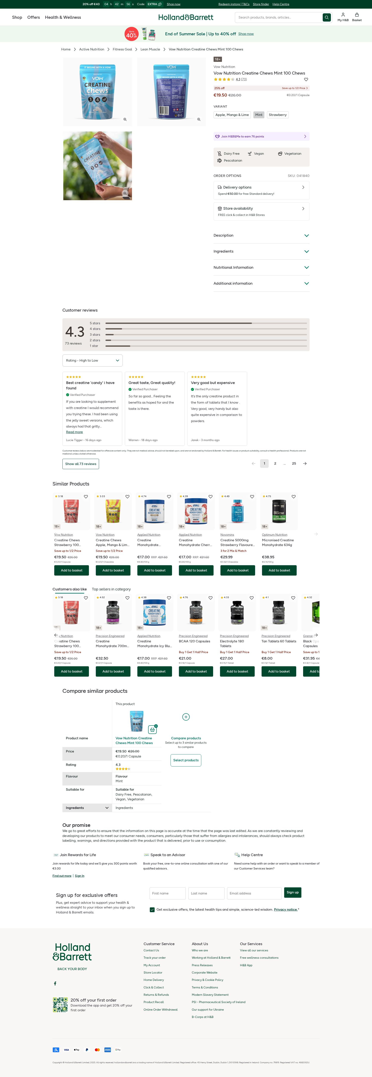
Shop (17, 17)
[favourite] (86, 496)
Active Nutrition (91, 49)
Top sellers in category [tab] (111, 589)
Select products (185, 760)
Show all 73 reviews (80, 464)
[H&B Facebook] (55, 983)
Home (66, 49)
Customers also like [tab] (70, 589)
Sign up (293, 892)
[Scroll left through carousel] (56, 635)
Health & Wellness (63, 17)
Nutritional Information (233, 267)
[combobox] (279, 17)
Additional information (233, 283)
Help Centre (281, 4)
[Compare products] (186, 717)
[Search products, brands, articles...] (327, 17)
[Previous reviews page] (253, 463)
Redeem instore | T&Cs (234, 4)
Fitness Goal (122, 49)
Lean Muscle (150, 49)
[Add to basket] (153, 729)
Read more (74, 432)
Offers (33, 17)
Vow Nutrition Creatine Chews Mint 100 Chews (134, 740)
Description (223, 235)
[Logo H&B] (186, 19)
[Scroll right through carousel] (316, 635)
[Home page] (186, 17)
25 (294, 463)
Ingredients (223, 251)
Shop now (173, 4)
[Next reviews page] (305, 463)
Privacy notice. (286, 909)
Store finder (261, 4)
